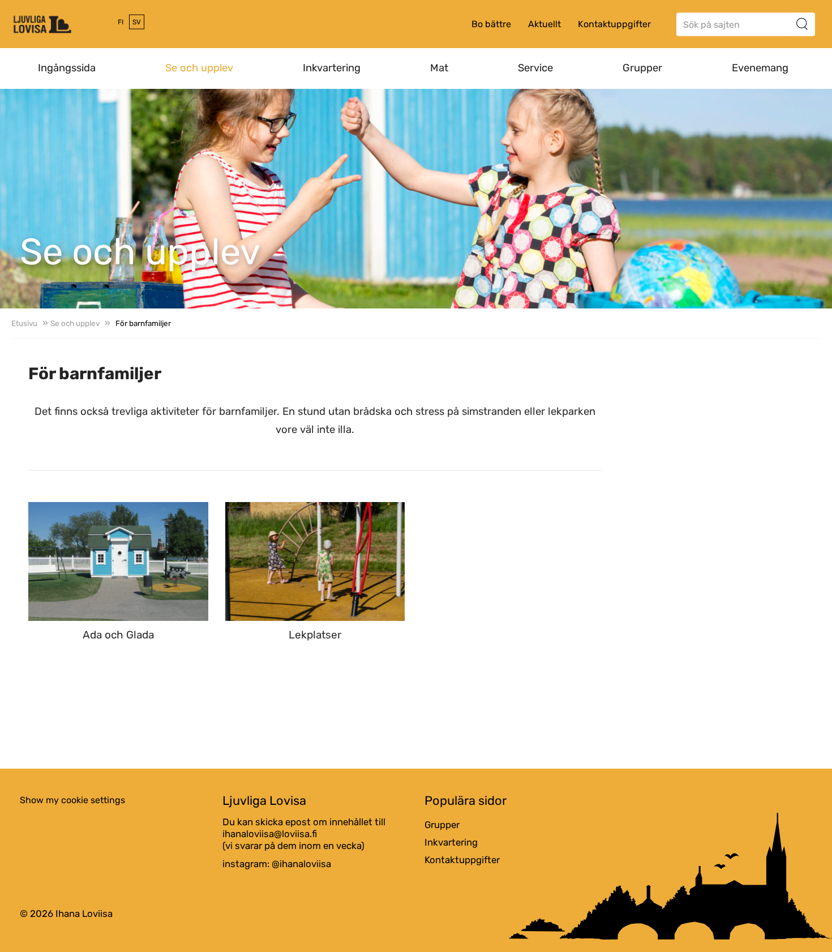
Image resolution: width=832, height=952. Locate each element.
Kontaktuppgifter (614, 24)
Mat (439, 68)
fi (120, 22)
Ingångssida (67, 68)
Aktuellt (544, 24)
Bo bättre (491, 24)
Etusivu (24, 323)
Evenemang (760, 68)
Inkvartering (332, 68)
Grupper (642, 68)
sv (136, 22)
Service (535, 68)
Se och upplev (199, 68)
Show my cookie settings (72, 800)
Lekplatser (315, 635)
